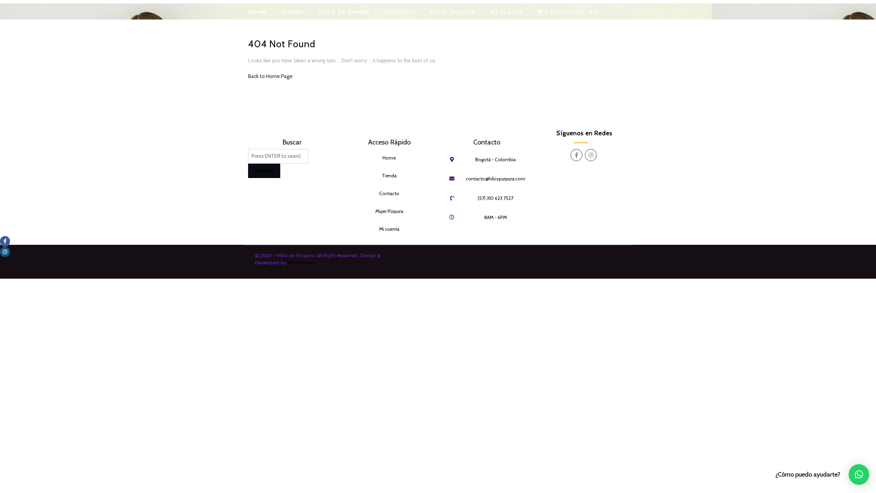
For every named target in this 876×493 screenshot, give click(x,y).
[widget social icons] (577, 155)
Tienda (292, 12)
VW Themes (300, 263)
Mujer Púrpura (453, 12)
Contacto (400, 12)
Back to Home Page (270, 76)
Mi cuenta (507, 12)
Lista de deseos (344, 12)
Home (257, 12)
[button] (859, 474)
